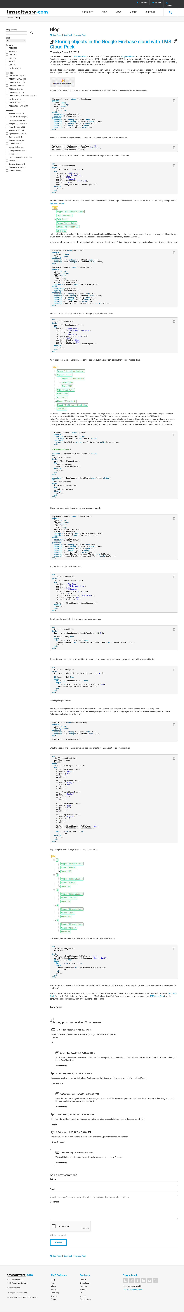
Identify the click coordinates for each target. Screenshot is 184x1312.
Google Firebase (127, 56)
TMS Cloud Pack (79, 56)
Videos (82, 1296)
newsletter (143, 3)
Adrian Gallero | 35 (16, 147)
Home (10, 18)
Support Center (86, 1299)
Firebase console (57, 203)
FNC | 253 (13, 55)
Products (87, 12)
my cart (158, 3)
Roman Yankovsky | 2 (17, 167)
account (169, 5)
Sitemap (54, 1296)
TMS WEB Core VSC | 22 (18, 106)
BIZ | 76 (12, 61)
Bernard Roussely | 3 (17, 164)
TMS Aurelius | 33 (16, 89)
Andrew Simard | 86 (16, 130)
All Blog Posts (56, 35)
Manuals (83, 1289)
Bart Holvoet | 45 (15, 137)
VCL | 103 (12, 58)
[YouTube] (149, 1280)
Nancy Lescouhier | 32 (17, 151)
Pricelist (83, 1280)
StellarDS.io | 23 (15, 68)
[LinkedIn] (143, 1280)
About (133, 12)
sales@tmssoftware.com (17, 1293)
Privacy (53, 1299)
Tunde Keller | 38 (15, 144)
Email (52, 1189)
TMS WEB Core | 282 (17, 76)
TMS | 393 (13, 48)
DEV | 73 (12, 65)
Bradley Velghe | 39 (16, 140)
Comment (54, 1202)
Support (150, 12)
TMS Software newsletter (132, 1289)
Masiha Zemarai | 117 (17, 120)
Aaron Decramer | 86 (17, 127)
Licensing (83, 1286)
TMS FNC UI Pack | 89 (17, 79)
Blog (104, 12)
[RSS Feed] (125, 1280)
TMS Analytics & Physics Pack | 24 (22, 96)
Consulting (55, 1293)
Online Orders (85, 1283)
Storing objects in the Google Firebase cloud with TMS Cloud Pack (110, 44)
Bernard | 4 (13, 161)
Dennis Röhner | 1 (16, 171)
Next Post (68, 35)
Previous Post (80, 35)
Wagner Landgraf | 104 (18, 124)
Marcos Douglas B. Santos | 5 (20, 157)
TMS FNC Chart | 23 (16, 103)
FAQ (81, 1293)
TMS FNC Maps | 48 (17, 82)
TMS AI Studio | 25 (16, 92)
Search (170, 12)
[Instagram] (155, 1280)
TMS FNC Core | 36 (16, 86)
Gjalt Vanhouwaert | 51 (18, 134)
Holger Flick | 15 (15, 154)
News (118, 12)
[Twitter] (131, 1280)
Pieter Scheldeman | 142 (18, 117)
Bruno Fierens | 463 (16, 113)
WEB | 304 (13, 51)
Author (53, 1179)
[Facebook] (137, 1280)
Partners (54, 1289)
